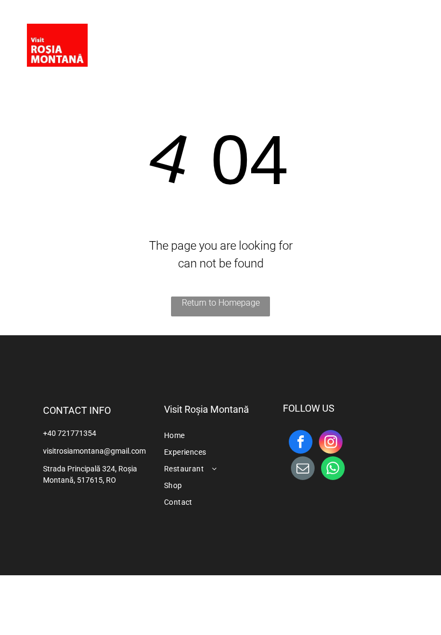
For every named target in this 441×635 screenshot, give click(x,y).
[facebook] (383, 40)
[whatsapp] (333, 469)
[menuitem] (190, 37)
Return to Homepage (221, 303)
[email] (303, 469)
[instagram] (404, 40)
